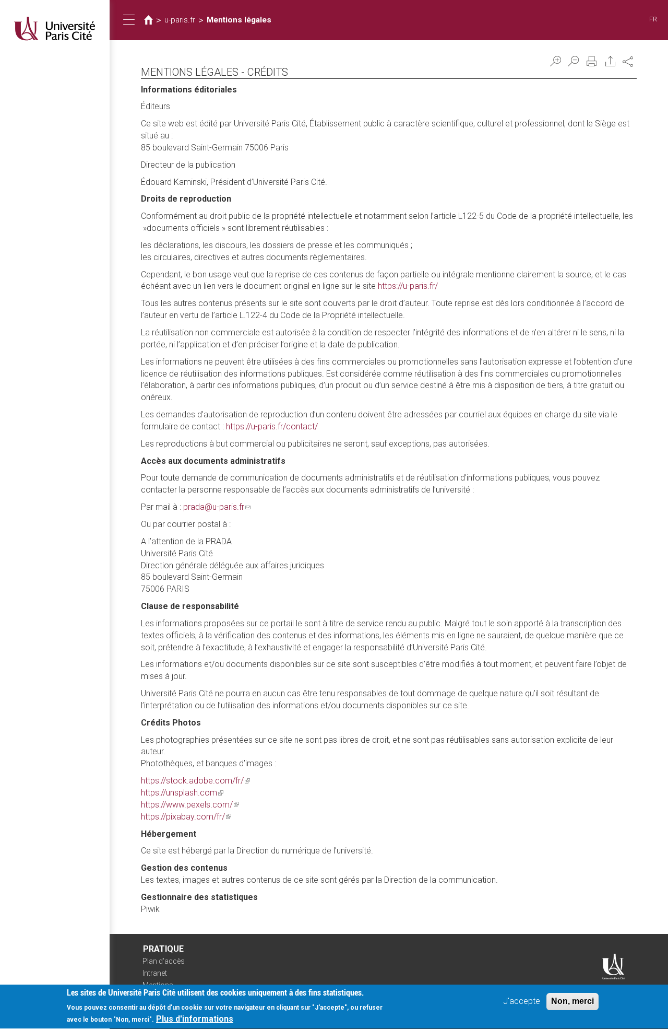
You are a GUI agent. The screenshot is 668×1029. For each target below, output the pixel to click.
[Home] (55, 28)
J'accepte (521, 1001)
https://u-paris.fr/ (408, 286)
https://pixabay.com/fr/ (186, 817)
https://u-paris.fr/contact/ (272, 426)
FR (653, 19)
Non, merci (572, 1001)
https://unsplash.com (182, 793)
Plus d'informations (194, 1019)
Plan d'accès (163, 961)
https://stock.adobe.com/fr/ (195, 781)
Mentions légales (239, 20)
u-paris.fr (179, 20)
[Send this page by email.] (610, 61)
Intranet (154, 973)
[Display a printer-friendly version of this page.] (592, 61)
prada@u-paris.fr (216, 507)
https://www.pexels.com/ (190, 805)
